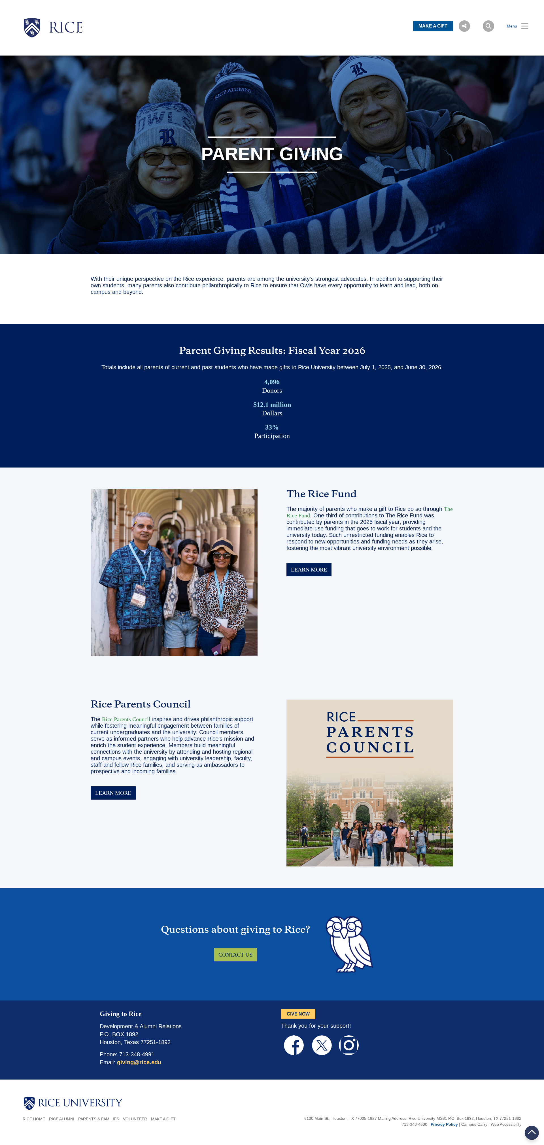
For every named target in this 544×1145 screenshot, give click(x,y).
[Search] (488, 26)
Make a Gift (163, 1119)
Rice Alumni (61, 1119)
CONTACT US (235, 954)
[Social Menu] (464, 26)
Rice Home (34, 1119)
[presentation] (65, 18)
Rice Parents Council (126, 719)
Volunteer (135, 1119)
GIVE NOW (298, 1014)
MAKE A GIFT (432, 26)
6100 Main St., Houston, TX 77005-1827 (340, 1118)
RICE (65, 29)
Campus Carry (474, 1124)
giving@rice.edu (139, 1062)
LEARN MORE (309, 569)
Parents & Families (98, 1119)
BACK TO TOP (532, 1132)
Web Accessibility (506, 1124)
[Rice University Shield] (32, 28)
